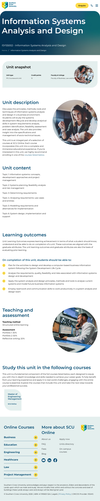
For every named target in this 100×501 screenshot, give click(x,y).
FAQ (44, 444)
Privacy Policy (65, 494)
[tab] (21, 437)
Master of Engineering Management (15, 396)
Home (4, 50)
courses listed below (34, 155)
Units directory (66, 444)
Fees (44, 449)
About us (46, 439)
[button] (82, 5)
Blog (44, 454)
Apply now (64, 439)
